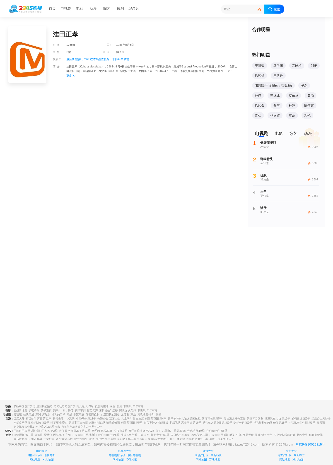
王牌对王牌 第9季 (24, 430)
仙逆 (172, 439)
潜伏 (91, 439)
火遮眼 (39, 434)
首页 (52, 8)
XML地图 (48, 459)
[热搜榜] (259, 9)
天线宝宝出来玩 (78, 422)
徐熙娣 (259, 75)
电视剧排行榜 (117, 455)
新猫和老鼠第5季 (212, 418)
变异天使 (248, 434)
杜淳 (292, 105)
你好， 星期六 (164, 430)
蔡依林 (293, 95)
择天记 (321, 422)
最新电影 (49, 455)
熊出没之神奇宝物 (235, 418)
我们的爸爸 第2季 (47, 430)
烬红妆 (46, 414)
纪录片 (133, 8)
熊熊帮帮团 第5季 (131, 422)
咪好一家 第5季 (243, 422)
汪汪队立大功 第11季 (277, 418)
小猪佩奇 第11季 (86, 418)
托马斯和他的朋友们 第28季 (270, 422)
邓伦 (307, 115)
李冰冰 (275, 95)
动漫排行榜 (201, 455)
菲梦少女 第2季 (160, 434)
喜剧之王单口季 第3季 (130, 439)
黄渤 (310, 95)
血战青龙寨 (20, 410)
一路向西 (143, 434)
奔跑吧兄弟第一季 (197, 439)
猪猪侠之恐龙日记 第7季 (217, 422)
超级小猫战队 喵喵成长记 (104, 422)
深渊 (38, 414)
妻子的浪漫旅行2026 (141, 430)
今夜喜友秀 (121, 430)
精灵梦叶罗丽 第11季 (38, 418)
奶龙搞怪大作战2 (24, 426)
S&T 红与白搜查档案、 (98, 59)
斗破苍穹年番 (129, 434)
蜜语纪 (18, 414)
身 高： (57, 44)
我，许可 (68, 410)
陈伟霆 (309, 105)
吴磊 (304, 85)
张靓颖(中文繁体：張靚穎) (273, 85)
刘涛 (314, 65)
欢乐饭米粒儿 (22, 439)
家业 (112, 406)
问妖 (69, 414)
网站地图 (34, 459)
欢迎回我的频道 (43, 406)
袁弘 (258, 115)
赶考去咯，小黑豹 (64, 418)
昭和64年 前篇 (120, 59)
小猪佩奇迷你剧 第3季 (302, 422)
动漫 (93, 8)
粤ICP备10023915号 (310, 444)
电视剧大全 (125, 451)
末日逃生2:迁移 (108, 410)
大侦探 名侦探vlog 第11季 (74, 430)
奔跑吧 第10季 (196, 430)
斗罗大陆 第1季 (218, 434)
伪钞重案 (46, 410)
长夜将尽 (34, 410)
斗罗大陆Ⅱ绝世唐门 (84, 434)
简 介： (57, 66)
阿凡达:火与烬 (85, 406)
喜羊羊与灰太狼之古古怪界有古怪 (81, 426)
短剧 (120, 8)
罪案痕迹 (78, 414)
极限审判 (80, 410)
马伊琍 (278, 65)
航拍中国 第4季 (23, 406)
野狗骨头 (302, 434)
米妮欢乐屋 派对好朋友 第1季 (31, 422)
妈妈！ (57, 410)
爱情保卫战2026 (54, 434)
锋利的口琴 (58, 414)
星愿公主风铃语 (321, 418)
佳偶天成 (28, 414)
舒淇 (276, 105)
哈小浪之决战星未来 (48, 426)
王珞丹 (278, 75)
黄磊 (292, 115)
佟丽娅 (275, 115)
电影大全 (41, 451)
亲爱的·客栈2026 (102, 430)
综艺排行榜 (285, 455)
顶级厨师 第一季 (23, 434)
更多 (69, 75)
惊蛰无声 (92, 410)
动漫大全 (208, 451)
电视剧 (65, 8)
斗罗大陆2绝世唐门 (157, 439)
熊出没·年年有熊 (133, 406)
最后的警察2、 (75, 59)
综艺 (106, 8)
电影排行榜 (35, 455)
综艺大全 (291, 451)
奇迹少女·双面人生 (108, 418)
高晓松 (297, 65)
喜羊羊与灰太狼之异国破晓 (184, 418)
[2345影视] (25, 9)
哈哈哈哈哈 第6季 (64, 406)
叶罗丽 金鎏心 (59, 422)
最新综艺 (299, 455)
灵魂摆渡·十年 (145, 414)
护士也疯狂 (81, 439)
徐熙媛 (259, 105)
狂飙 (238, 434)
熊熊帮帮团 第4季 (155, 418)
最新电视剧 (134, 455)
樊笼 (119, 406)
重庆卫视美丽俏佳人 (221, 439)
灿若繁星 (36, 439)
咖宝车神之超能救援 (156, 422)
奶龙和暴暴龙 (255, 418)
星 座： (107, 52)
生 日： (107, 44)
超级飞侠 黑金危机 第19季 (185, 422)
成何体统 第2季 (301, 418)
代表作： (58, 59)
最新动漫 (216, 455)
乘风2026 (180, 430)
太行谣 (125, 414)
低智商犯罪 (102, 406)
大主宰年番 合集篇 (132, 418)
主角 (68, 434)
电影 (79, 8)
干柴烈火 (48, 439)
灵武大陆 (19, 418)
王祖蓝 (259, 65)
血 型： (57, 52)
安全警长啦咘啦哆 (284, 434)
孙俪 (258, 95)
